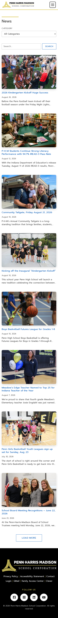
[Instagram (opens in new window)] (24, 597)
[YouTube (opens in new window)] (44, 597)
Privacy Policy (11, 576)
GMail (16, 581)
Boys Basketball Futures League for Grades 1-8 (28, 329)
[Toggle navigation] (53, 5)
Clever (49, 581)
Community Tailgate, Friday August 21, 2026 (27, 212)
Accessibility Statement (32, 576)
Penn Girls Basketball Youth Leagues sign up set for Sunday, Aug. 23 (27, 450)
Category (7, 28)
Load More (29, 538)
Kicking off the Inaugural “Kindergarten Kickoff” (29, 271)
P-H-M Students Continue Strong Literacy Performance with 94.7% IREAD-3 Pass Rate (26, 152)
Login (8, 581)
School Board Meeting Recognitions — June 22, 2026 (28, 512)
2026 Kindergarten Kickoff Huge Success (25, 92)
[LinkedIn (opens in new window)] (34, 597)
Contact (50, 576)
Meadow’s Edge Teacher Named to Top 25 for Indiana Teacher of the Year (28, 389)
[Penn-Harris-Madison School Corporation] (18, 4)
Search (49, 46)
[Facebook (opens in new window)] (14, 597)
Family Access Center (33, 581)
